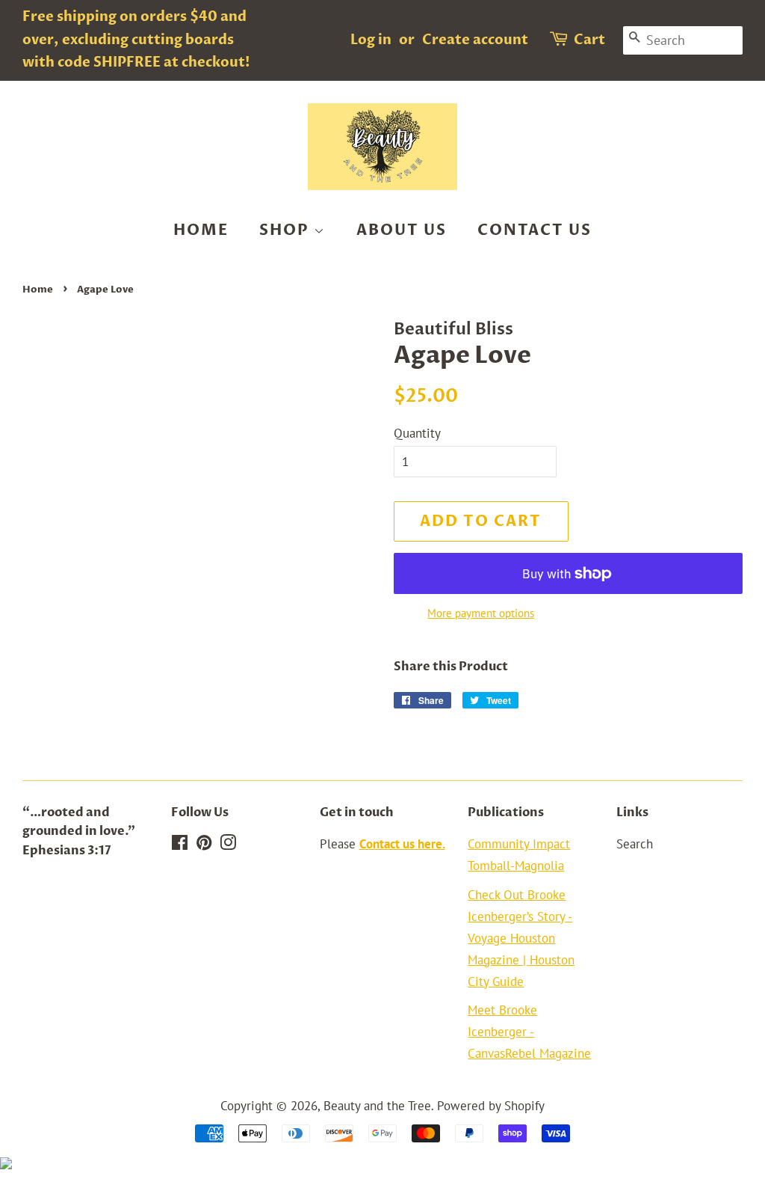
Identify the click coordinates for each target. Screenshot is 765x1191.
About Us (401, 230)
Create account (475, 40)
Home (201, 230)
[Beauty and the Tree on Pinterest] (204, 844)
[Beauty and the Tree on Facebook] (179, 844)
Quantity (417, 433)
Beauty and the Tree (377, 1105)
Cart (589, 40)
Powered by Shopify (491, 1105)
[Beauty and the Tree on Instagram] (228, 844)
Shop (286, 230)
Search (634, 844)
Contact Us (534, 230)
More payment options (480, 613)
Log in (370, 40)
